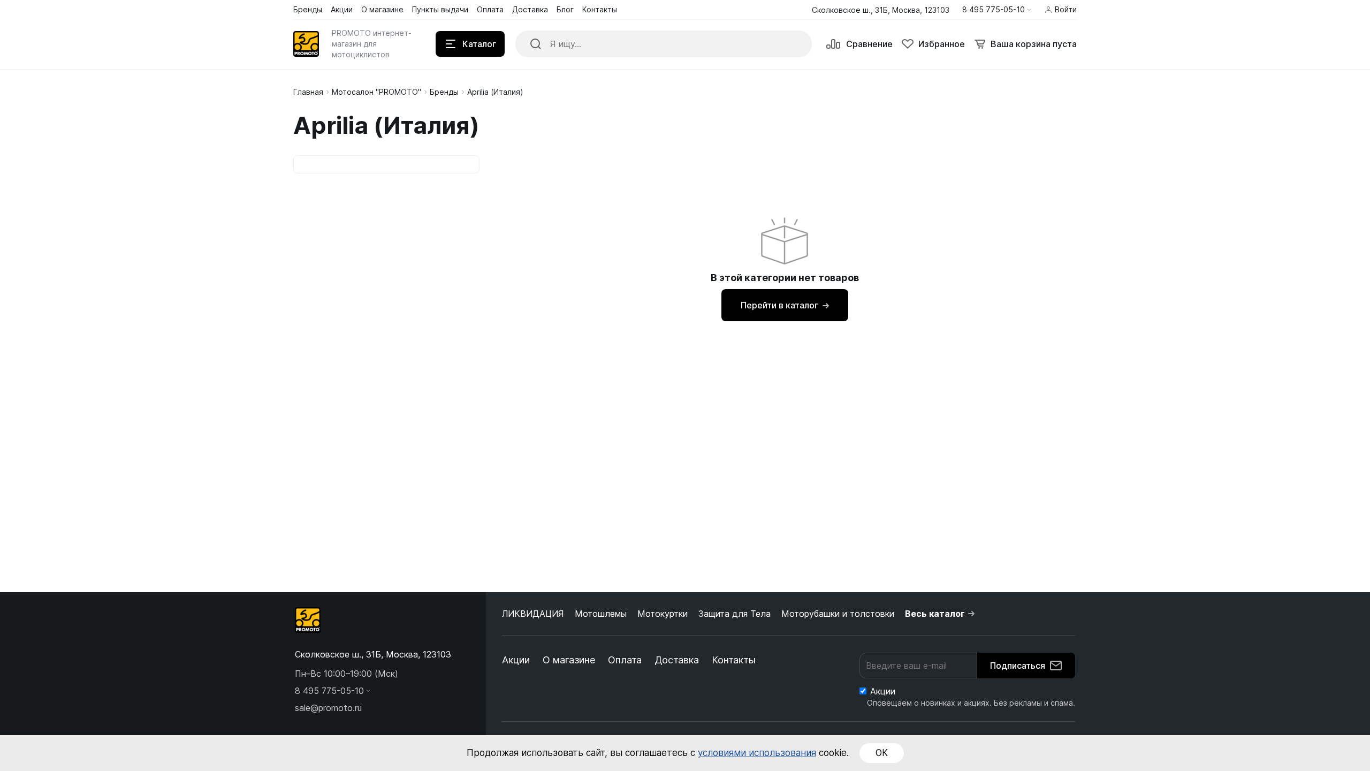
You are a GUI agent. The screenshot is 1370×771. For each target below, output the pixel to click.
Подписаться (1017, 665)
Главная (308, 91)
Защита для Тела (734, 613)
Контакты (734, 660)
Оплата (625, 660)
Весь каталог (935, 613)
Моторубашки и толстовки (837, 613)
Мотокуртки (662, 613)
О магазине (569, 660)
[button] (996, 9)
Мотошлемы (601, 613)
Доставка (676, 660)
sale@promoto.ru (328, 707)
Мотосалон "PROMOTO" (376, 91)
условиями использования (757, 752)
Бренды (444, 91)
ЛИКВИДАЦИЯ (533, 613)
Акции (516, 660)
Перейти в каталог (779, 305)
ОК (882, 752)
